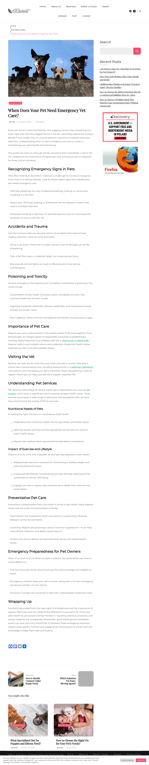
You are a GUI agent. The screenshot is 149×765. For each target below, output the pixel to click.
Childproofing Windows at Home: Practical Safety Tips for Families (120, 86)
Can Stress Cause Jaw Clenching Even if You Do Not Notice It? (120, 70)
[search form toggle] (140, 11)
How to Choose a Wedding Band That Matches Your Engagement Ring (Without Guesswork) (119, 102)
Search (105, 42)
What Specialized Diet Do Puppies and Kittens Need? (25, 742)
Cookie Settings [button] (127, 760)
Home (43, 6)
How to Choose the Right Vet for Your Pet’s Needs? (72, 742)
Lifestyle (62, 16)
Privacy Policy (133, 754)
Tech (74, 16)
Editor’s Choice (89, 6)
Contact (86, 16)
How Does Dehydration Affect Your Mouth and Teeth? (119, 78)
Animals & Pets (15, 103)
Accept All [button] (141, 760)
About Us (56, 6)
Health (105, 6)
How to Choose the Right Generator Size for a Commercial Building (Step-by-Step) (120, 93)
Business (71, 6)
